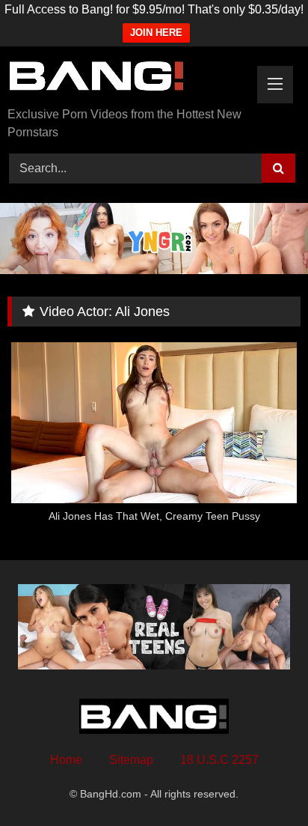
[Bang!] (126, 78)
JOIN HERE (156, 32)
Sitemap (131, 759)
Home (66, 759)
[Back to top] (261, 781)
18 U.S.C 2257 (219, 759)
